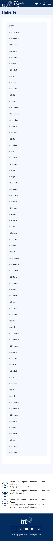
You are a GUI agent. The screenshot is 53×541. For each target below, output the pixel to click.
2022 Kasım (12, 314)
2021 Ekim (12, 390)
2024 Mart (12, 214)
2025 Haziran (13, 120)
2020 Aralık (12, 446)
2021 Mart (12, 427)
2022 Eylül (12, 327)
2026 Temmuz (13, 38)
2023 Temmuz (13, 264)
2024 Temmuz (13, 189)
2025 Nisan (12, 132)
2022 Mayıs (12, 352)
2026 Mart (12, 63)
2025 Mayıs (12, 126)
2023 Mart (12, 289)
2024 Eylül (12, 176)
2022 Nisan (12, 358)
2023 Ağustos (13, 258)
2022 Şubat (12, 371)
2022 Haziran (13, 346)
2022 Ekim (12, 321)
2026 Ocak (12, 76)
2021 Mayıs (12, 421)
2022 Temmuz (13, 339)
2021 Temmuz (13, 408)
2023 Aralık (12, 233)
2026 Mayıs (12, 51)
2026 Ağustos (13, 32)
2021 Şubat (12, 434)
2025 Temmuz (13, 114)
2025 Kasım (12, 89)
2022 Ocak (12, 377)
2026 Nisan (12, 57)
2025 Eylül (12, 101)
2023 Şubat (12, 296)
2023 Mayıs (12, 277)
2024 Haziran (13, 195)
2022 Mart (12, 365)
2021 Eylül (12, 396)
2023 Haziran (13, 270)
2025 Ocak (12, 151)
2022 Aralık (12, 308)
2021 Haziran (13, 415)
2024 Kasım (12, 164)
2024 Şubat (12, 220)
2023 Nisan (12, 283)
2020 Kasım (12, 452)
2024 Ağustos (13, 183)
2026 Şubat (12, 70)
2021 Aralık (12, 383)
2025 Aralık (12, 82)
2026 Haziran (13, 45)
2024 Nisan (12, 208)
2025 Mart (12, 139)
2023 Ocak (12, 302)
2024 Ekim (12, 170)
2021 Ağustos (13, 402)
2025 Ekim (12, 95)
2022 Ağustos (13, 333)
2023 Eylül (12, 252)
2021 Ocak (12, 440)
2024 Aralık (12, 158)
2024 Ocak (12, 227)
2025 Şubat (12, 145)
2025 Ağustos (13, 107)
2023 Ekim (12, 245)
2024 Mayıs (12, 201)
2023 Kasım (12, 239)
